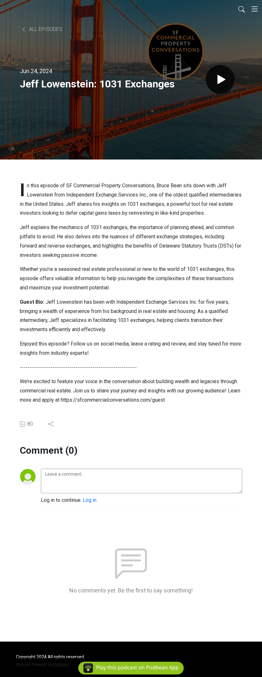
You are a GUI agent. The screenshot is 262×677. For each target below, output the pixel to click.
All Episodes (45, 29)
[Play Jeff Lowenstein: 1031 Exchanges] (220, 79)
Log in (89, 500)
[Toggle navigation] (254, 9)
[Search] (241, 9)
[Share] (51, 424)
